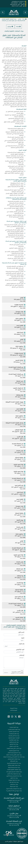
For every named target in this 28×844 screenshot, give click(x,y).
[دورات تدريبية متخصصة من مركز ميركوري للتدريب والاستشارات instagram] (12, 716)
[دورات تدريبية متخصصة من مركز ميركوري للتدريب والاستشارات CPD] (9, 833)
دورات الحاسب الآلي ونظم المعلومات (14, 748)
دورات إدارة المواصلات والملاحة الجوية (14, 788)
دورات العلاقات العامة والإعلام (14, 759)
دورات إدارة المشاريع (14, 744)
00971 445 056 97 (13, 802)
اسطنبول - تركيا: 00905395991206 (17, 4)
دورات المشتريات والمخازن (14, 731)
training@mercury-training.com (13, 800)
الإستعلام (21, 655)
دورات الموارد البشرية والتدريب (14, 729)
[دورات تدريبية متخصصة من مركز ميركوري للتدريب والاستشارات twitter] (16, 716)
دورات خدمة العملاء (14, 784)
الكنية (22, 638)
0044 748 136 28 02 (13, 825)
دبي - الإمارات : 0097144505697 (18, 3)
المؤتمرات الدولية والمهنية (14, 738)
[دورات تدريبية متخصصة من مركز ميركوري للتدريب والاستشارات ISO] (22, 833)
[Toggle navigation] (3, 12)
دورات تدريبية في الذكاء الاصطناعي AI (14, 790)
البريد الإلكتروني (20, 649)
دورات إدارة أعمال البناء (14, 782)
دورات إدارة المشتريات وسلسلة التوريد (14, 776)
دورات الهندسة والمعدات (14, 733)
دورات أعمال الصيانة (14, 786)
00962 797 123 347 (13, 817)
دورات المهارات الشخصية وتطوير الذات (14, 771)
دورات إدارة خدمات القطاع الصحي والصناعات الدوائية (14, 757)
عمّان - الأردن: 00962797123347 (18, 6)
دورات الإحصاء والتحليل (14, 742)
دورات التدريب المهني (14, 746)
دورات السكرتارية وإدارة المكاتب (14, 752)
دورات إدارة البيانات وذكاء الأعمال (14, 774)
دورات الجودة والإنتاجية (14, 740)
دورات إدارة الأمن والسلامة (14, 735)
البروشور (9, 26)
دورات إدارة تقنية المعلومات (14, 780)
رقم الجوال (21, 644)
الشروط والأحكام (13, 710)
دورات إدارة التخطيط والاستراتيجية (14, 763)
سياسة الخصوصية (13, 708)
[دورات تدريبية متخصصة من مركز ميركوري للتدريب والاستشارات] (14, 12)
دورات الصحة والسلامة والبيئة (14, 767)
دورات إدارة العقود (14, 778)
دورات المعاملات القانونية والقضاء (14, 769)
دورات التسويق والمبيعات (14, 750)
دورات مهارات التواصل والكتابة (14, 765)
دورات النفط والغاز (14, 761)
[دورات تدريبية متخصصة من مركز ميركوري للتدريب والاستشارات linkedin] (9, 716)
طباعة (17, 26)
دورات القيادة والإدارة (14, 727)
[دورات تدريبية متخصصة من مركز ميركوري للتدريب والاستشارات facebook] (19, 716)
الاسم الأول (21, 632)
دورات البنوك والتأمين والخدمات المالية (14, 755)
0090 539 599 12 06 (13, 810)
